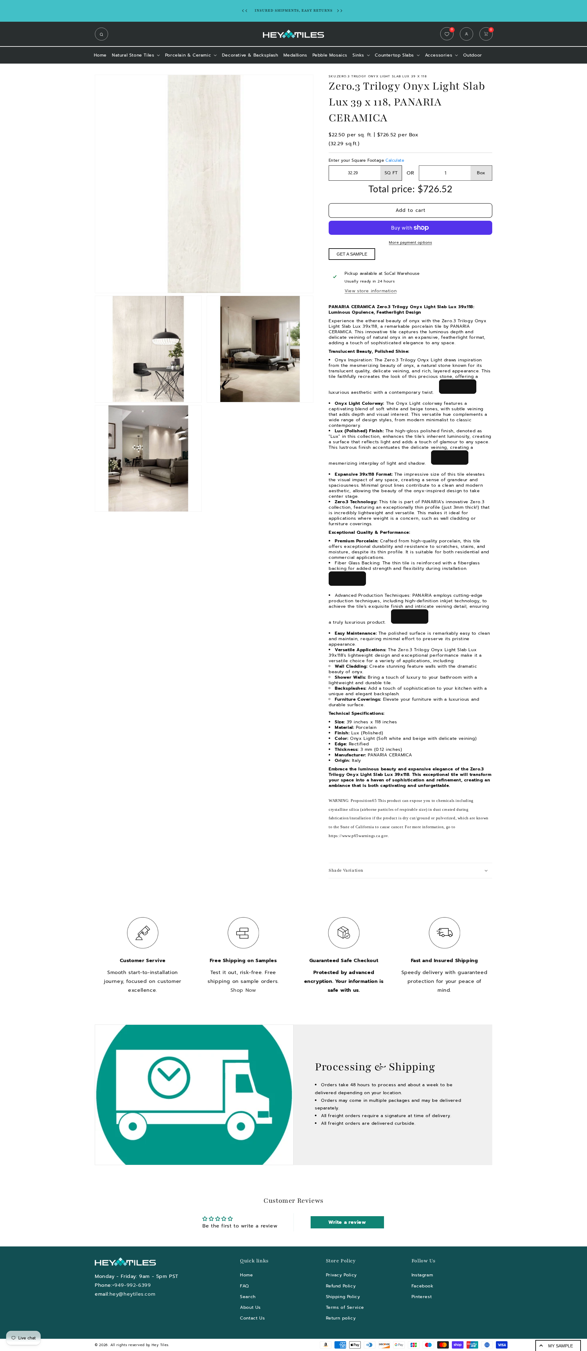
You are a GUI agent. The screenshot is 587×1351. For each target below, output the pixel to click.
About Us (250, 1307)
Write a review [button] (347, 1222)
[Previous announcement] (246, 11)
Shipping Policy (343, 1296)
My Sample (560, 1345)
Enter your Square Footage (366, 160)
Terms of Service (345, 1307)
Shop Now (243, 990)
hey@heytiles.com (132, 1294)
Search (248, 1296)
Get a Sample (352, 254)
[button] (103, 34)
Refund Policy (341, 1286)
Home (246, 1275)
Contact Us (252, 1318)
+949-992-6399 (131, 1285)
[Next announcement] (341, 11)
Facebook (423, 1286)
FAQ (244, 1286)
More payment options (410, 242)
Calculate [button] (395, 160)
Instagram (422, 1275)
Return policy (341, 1318)
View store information (371, 291)
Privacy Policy (341, 1275)
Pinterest (422, 1296)
